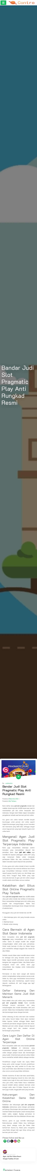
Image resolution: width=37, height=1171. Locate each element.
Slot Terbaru (12, 801)
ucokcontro (9, 783)
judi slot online (25, 852)
